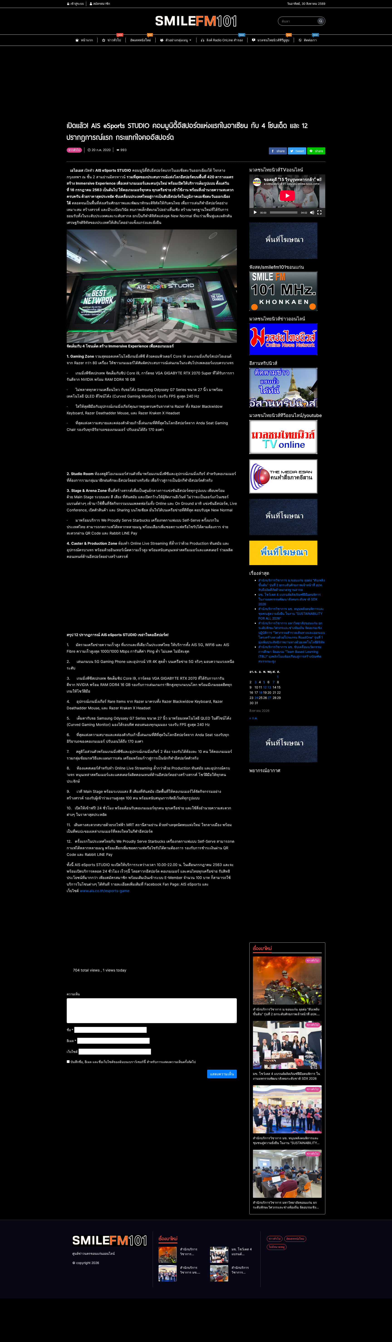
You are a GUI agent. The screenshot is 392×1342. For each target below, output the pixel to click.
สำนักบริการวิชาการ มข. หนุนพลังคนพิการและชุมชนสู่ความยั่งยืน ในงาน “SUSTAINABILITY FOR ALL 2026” (291, 613)
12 (265, 687)
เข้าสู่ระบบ (77, 3)
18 (260, 692)
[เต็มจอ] (319, 212)
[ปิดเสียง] (312, 212)
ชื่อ (70, 1030)
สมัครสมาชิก (101, 3)
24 (256, 698)
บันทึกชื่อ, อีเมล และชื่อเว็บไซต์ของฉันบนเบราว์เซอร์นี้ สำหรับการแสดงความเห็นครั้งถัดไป (133, 1062)
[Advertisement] (196, 80)
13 (269, 687)
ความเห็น (73, 994)
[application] (287, 195)
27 (269, 698)
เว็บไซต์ (72, 1052)
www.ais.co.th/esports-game (104, 890)
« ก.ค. (253, 718)
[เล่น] (255, 212)
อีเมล (71, 1041)
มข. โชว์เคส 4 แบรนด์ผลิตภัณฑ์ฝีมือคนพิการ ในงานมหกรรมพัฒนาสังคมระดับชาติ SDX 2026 (289, 599)
